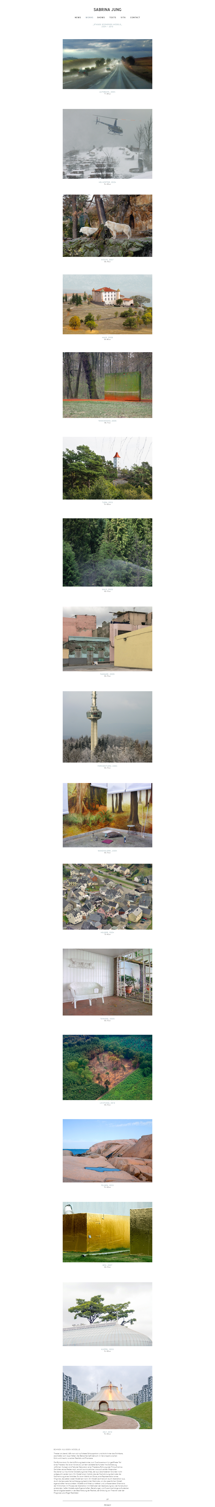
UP (107, 1499)
